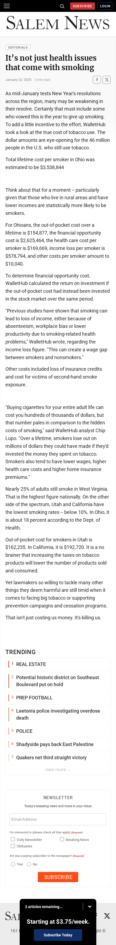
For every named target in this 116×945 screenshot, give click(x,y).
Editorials (18, 47)
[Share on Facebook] (96, 79)
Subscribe (83, 6)
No (35, 864)
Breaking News (77, 840)
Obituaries (24, 846)
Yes (19, 864)
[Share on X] (106, 79)
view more (56, 769)
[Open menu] (6, 6)
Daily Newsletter (29, 840)
